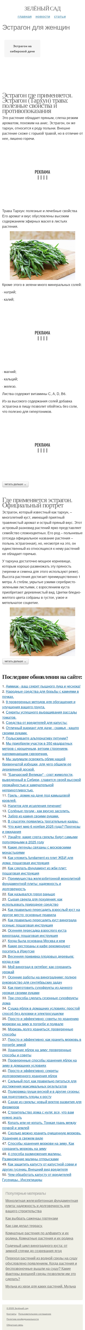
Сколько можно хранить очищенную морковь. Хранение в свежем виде (41, 1135)
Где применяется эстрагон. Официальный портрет (37, 502)
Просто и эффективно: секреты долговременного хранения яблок (30, 1073)
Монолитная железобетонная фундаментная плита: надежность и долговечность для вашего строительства (41, 1206)
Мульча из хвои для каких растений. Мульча (40, 1286)
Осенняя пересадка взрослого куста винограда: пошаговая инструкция (34, 933)
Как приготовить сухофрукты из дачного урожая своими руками (37, 990)
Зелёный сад (42, 8)
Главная (25, 16)
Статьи (60, 16)
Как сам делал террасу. (23, 1226)
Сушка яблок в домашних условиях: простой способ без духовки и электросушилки (41, 1011)
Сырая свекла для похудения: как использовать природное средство (32, 902)
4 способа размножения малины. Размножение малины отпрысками (31, 1156)
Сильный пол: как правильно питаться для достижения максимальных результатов (39, 1083)
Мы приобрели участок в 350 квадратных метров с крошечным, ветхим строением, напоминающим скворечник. (37, 748)
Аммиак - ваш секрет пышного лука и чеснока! (43, 686)
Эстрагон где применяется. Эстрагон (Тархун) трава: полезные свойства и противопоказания (37, 102)
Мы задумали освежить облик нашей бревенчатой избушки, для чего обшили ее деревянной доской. (36, 764)
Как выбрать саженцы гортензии (31, 1218)
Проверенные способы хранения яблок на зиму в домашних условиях (39, 1063)
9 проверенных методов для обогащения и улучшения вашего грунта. (38, 704)
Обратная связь (15, 1324)
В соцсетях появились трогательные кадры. (43, 821)
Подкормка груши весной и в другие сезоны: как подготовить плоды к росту (41, 1094)
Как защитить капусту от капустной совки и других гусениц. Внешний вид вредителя (39, 1167)
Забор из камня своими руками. (33, 815)
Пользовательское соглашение (34, 1313)
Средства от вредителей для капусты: (36, 722)
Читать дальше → (15, 484)
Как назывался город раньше (31, 893)
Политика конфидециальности (23, 1318)
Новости (43, 16)
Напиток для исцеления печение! (34, 805)
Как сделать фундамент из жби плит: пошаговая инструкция (34, 870)
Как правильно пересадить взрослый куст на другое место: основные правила (41, 912)
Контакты (11, 1313)
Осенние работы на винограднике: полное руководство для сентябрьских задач (39, 980)
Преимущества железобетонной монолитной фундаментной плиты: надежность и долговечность (41, 883)
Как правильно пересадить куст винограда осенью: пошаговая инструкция (39, 922)
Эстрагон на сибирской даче (22, 48)
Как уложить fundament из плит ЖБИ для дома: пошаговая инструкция (37, 860)
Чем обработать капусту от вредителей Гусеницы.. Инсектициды (36, 1177)
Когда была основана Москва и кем (36, 940)
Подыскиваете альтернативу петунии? (37, 738)
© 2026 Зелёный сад (17, 1308)
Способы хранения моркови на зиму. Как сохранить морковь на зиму (38, 1146)
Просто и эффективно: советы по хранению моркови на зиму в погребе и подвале (40, 1021)
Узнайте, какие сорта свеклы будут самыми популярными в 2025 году (40, 839)
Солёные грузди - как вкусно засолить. (39, 810)
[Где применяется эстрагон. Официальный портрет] (42, 631)
